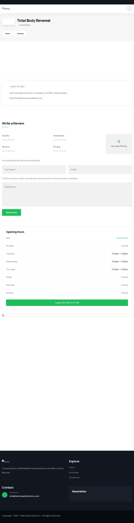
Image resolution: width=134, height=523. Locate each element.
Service (6, 146)
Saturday (10, 285)
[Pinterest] (16, 2)
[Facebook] (3, 2)
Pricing (56, 146)
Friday (9, 277)
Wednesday (11, 261)
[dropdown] (129, 9)
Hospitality (58, 135)
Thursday (10, 269)
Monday (10, 245)
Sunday (9, 292)
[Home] (6, 9)
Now (8, 237)
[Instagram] (12, 2)
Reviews (20, 33)
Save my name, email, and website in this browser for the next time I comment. (41, 178)
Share (7, 33)
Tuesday (10, 253)
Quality (5, 135)
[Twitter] (7, 2)
